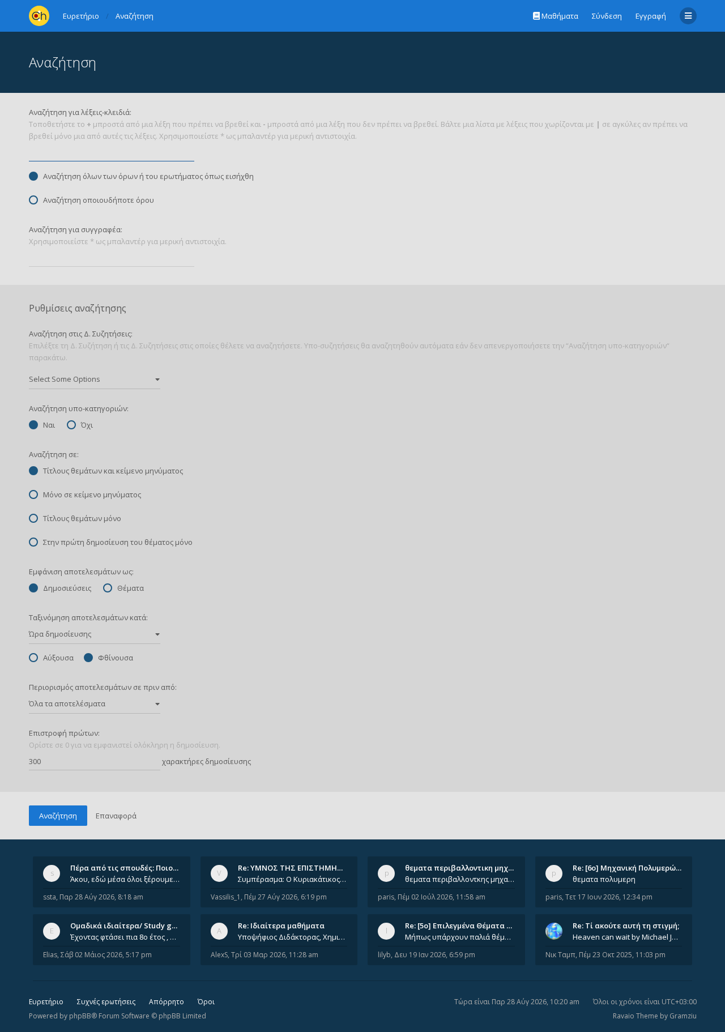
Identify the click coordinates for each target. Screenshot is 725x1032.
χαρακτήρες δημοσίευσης (205, 761)
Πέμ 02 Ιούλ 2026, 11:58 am (441, 897)
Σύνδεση (607, 16)
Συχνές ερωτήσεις (106, 1002)
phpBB (80, 1016)
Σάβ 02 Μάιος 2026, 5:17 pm (106, 954)
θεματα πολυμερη (604, 879)
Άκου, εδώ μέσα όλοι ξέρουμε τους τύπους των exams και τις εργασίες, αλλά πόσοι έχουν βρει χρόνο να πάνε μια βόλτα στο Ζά (125, 879)
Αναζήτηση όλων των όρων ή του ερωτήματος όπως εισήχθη (148, 176)
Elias (50, 954)
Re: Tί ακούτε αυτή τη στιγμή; (626, 925)
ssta (49, 897)
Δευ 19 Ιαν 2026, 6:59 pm (434, 954)
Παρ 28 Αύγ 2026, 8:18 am (101, 897)
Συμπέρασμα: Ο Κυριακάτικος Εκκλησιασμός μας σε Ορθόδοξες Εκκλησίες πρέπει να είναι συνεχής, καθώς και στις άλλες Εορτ (293, 879)
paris (386, 897)
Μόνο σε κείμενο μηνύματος (92, 494)
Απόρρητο (166, 1002)
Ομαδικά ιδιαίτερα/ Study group (129, 925)
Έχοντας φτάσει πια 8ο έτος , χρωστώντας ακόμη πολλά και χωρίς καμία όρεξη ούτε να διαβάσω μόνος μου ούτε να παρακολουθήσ (125, 937)
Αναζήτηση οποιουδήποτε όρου (98, 200)
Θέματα (130, 588)
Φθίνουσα (115, 658)
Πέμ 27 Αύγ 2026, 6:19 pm (285, 897)
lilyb (384, 954)
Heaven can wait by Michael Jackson (628, 937)
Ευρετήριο (46, 1002)
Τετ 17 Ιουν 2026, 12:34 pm (608, 897)
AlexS (219, 954)
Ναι (49, 425)
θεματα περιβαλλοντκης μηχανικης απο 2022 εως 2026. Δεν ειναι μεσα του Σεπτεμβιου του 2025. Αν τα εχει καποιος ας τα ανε (460, 879)
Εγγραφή (651, 16)
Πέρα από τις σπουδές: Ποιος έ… (129, 868)
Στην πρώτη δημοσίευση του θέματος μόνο (118, 542)
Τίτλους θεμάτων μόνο (82, 518)
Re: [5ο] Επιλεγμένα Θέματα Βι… (462, 925)
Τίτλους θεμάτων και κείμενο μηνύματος (113, 471)
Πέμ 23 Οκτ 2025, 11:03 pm (622, 954)
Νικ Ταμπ (560, 954)
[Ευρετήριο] (39, 16)
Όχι (87, 425)
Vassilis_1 (226, 897)
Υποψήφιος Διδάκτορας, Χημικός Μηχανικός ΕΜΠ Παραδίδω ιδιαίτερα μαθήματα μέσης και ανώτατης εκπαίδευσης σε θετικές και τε (293, 937)
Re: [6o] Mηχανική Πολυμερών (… (631, 868)
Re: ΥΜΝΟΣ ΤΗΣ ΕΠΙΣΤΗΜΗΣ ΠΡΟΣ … (305, 868)
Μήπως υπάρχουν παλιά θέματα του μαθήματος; (460, 937)
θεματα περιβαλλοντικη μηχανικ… (467, 868)
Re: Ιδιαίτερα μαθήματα (281, 925)
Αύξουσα (58, 658)
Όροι (206, 1002)
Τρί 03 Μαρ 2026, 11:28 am (274, 954)
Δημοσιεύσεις (67, 588)
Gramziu (683, 1016)
